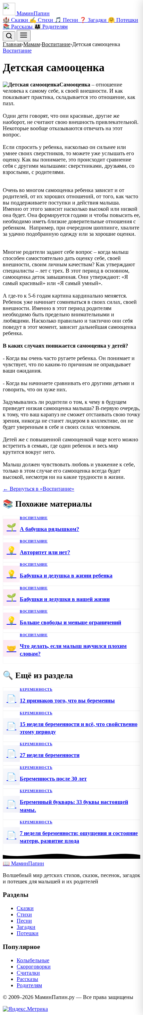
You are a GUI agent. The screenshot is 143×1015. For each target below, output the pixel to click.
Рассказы (27, 979)
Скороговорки (34, 967)
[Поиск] (9, 36)
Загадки (26, 927)
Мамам (31, 44)
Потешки (28, 933)
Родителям (29, 985)
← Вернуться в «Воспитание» (38, 489)
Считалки (28, 973)
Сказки (25, 908)
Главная (12, 44)
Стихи (24, 914)
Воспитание (56, 44)
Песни (24, 921)
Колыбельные (33, 960)
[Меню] (24, 35)
